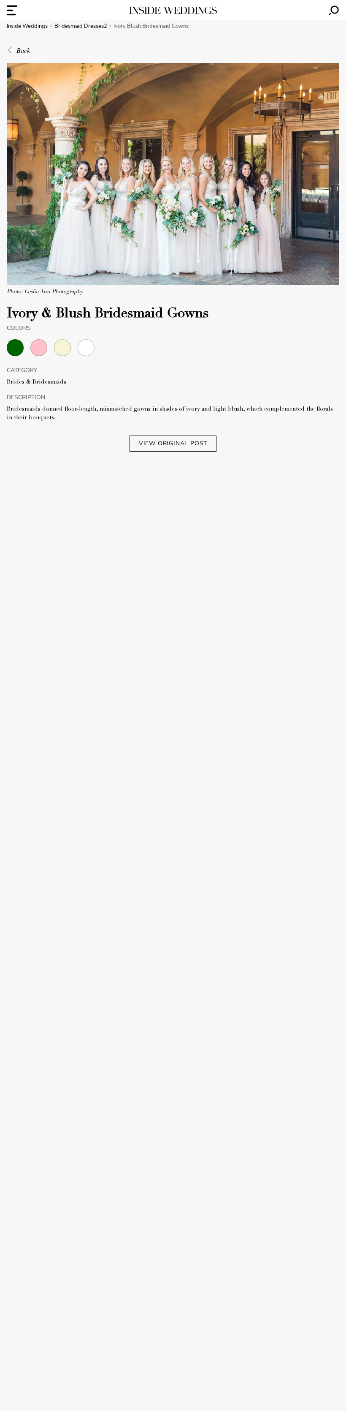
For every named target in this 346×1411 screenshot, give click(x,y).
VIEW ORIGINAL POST (173, 443)
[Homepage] (173, 10)
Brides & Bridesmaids (36, 382)
